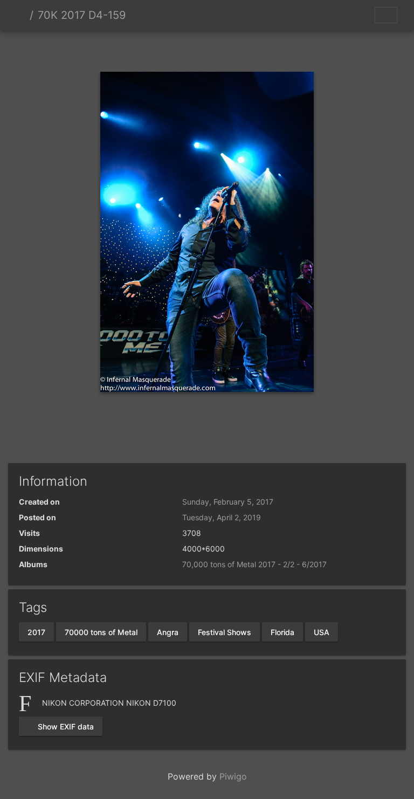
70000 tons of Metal (101, 631)
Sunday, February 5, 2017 (227, 501)
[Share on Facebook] (207, 434)
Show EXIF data (65, 726)
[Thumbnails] (207, 48)
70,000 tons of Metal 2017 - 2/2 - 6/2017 (254, 564)
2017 (36, 631)
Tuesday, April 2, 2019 (221, 517)
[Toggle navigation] (386, 15)
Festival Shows (224, 631)
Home (21, 15)
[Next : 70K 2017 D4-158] (243, 48)
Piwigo (233, 776)
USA (321, 631)
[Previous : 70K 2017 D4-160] (170, 48)
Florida (282, 631)
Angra (167, 631)
